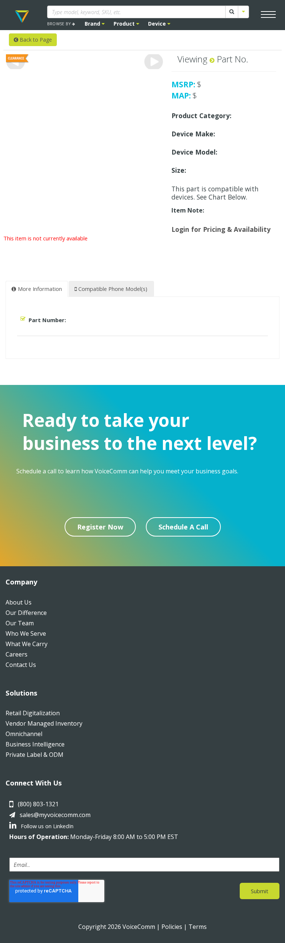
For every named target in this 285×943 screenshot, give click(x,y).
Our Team (20, 623)
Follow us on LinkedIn (46, 826)
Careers (16, 654)
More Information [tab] (39, 288)
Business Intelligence (35, 744)
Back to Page (35, 39)
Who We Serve (26, 633)
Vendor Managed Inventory (44, 723)
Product (125, 23)
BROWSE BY (59, 23)
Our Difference (26, 613)
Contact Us (21, 665)
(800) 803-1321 (38, 804)
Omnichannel (24, 734)
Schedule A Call (183, 526)
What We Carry (27, 644)
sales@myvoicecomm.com (55, 815)
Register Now (100, 526)
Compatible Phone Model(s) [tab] (112, 288)
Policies (171, 927)
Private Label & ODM (34, 755)
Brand (93, 23)
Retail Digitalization (33, 713)
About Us (19, 602)
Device (157, 23)
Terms (198, 927)
